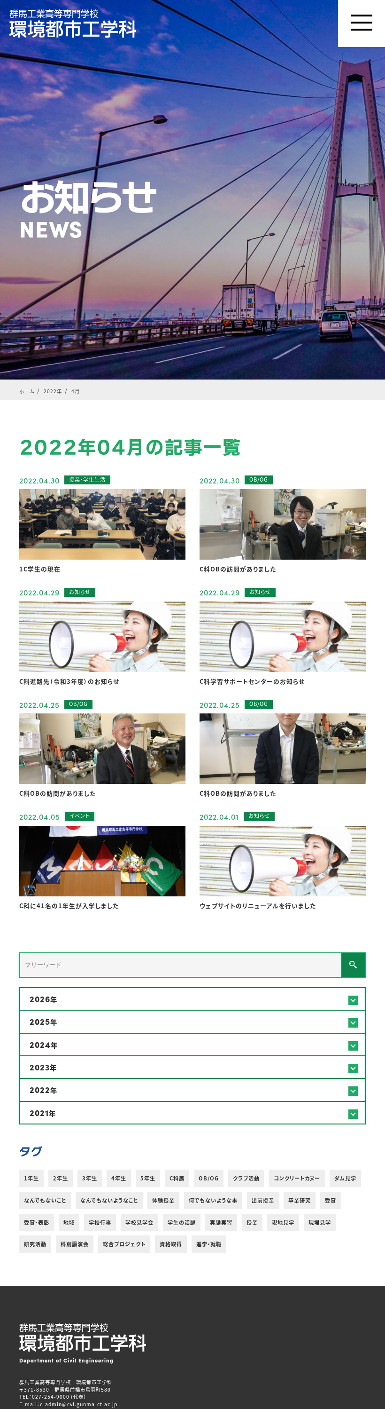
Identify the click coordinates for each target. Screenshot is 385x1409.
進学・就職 (209, 1244)
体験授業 (163, 1200)
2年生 (60, 1178)
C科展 (177, 1178)
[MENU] (361, 23)
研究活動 (35, 1244)
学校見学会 (139, 1222)
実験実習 (221, 1222)
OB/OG (209, 1178)
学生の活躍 (182, 1222)
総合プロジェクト (124, 1244)
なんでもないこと (45, 1200)
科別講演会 (75, 1244)
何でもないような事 (213, 1200)
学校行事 (100, 1222)
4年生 (118, 1178)
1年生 (31, 1178)
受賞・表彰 (36, 1222)
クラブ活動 (246, 1178)
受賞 (330, 1200)
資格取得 (171, 1244)
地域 (69, 1222)
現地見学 (283, 1222)
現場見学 (319, 1222)
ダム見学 (345, 1178)
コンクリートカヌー (297, 1178)
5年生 (147, 1178)
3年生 (89, 1178)
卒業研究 (299, 1200)
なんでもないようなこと (109, 1200)
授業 (252, 1222)
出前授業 (263, 1200)
